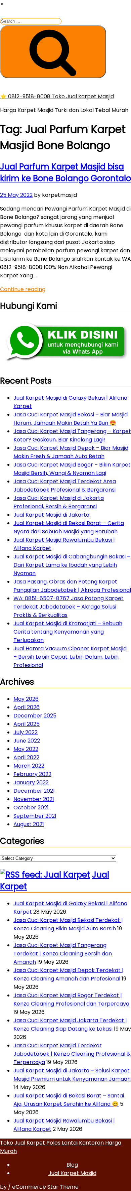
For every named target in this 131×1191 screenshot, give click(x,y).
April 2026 (26, 707)
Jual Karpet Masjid (72, 1173)
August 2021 (28, 824)
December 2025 (34, 715)
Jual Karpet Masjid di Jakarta (51, 515)
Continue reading (22, 289)
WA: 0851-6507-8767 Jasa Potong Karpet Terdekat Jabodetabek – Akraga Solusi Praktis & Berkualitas (68, 606)
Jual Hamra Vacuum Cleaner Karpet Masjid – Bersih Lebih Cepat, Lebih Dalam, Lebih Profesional (70, 657)
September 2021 (34, 816)
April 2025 (26, 724)
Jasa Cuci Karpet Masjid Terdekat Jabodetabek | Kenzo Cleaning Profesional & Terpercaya (72, 1054)
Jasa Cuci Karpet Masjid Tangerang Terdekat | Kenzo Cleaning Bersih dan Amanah (62, 953)
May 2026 (26, 699)
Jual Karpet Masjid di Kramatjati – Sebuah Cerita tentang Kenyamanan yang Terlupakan (67, 632)
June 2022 (26, 741)
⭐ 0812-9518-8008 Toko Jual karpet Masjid (57, 96)
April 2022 (26, 757)
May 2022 (25, 749)
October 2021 (31, 807)
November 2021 (33, 799)
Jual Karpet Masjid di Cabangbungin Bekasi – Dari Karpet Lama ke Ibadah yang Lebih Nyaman (71, 565)
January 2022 (31, 782)
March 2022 (28, 766)
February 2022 (32, 774)
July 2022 (25, 732)
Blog (72, 1165)
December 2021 (34, 791)
